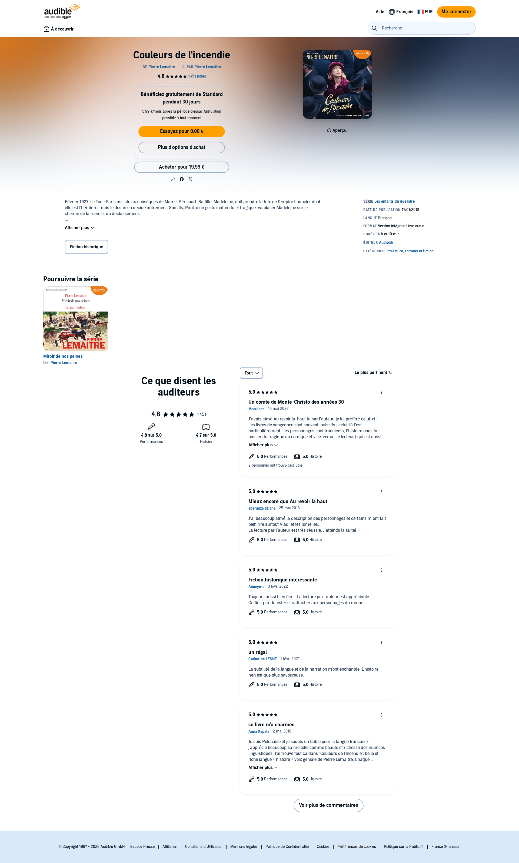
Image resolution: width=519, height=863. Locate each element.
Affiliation (169, 846)
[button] (173, 179)
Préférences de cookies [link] (356, 846)
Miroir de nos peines (63, 356)
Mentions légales (244, 846)
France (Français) (446, 846)
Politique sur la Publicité (404, 846)
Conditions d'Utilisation (203, 846)
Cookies (323, 846)
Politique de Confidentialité (287, 846)
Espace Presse (142, 846)
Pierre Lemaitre (64, 362)
